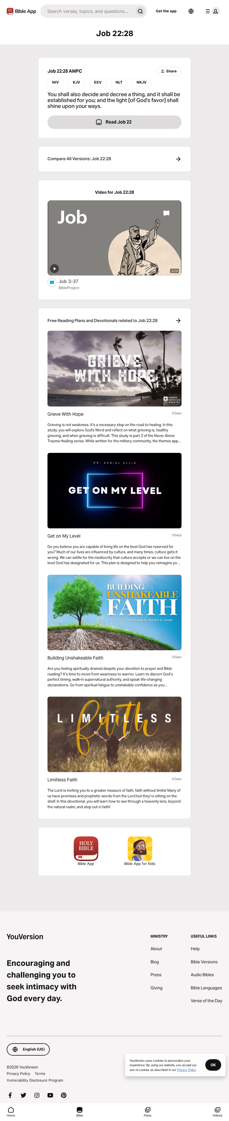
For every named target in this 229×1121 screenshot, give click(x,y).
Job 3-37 (74, 281)
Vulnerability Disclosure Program (35, 1080)
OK (213, 1065)
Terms (40, 1073)
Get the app (166, 11)
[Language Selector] (191, 11)
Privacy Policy (18, 1073)
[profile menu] (211, 11)
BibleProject (69, 287)
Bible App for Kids (139, 863)
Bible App (86, 863)
